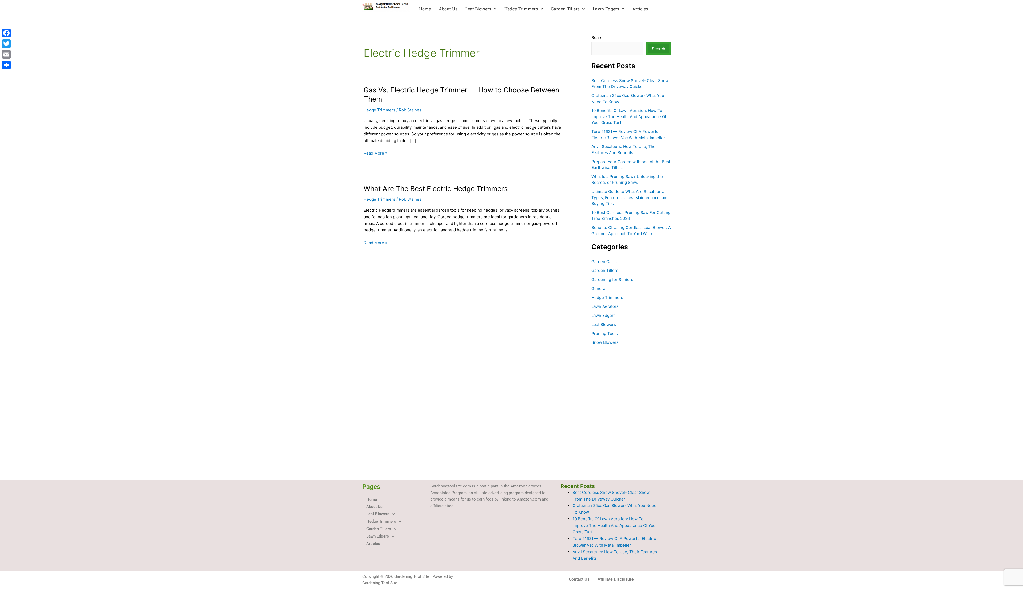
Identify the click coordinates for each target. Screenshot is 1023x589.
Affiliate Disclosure (616, 579)
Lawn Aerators (605, 306)
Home (425, 8)
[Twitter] (6, 43)
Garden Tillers (565, 8)
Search (598, 37)
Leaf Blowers (478, 8)
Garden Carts (604, 261)
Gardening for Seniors (612, 279)
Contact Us (579, 579)
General (598, 288)
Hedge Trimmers (521, 8)
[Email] (6, 54)
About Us (448, 8)
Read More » (375, 153)
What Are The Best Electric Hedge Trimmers (436, 188)
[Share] (6, 65)
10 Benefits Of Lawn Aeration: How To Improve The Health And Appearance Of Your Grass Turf (628, 116)
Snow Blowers (605, 342)
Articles (640, 8)
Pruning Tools (604, 333)
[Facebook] (6, 33)
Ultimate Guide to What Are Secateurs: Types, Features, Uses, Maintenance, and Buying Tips (630, 197)
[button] (480, 9)
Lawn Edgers (606, 8)
